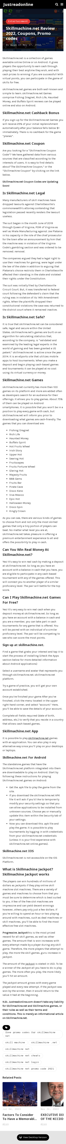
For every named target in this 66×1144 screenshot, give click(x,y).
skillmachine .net (44, 1042)
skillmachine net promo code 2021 (29, 1068)
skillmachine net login (22, 1062)
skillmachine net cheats (22, 1055)
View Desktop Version (35, 1137)
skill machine (15, 1042)
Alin (13, 45)
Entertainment (18, 21)
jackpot (30, 963)
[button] (62, 4)
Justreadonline (18, 4)
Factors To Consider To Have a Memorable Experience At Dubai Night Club (19, 1117)
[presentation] (58, 1104)
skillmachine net (17, 1049)
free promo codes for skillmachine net (30, 1034)
